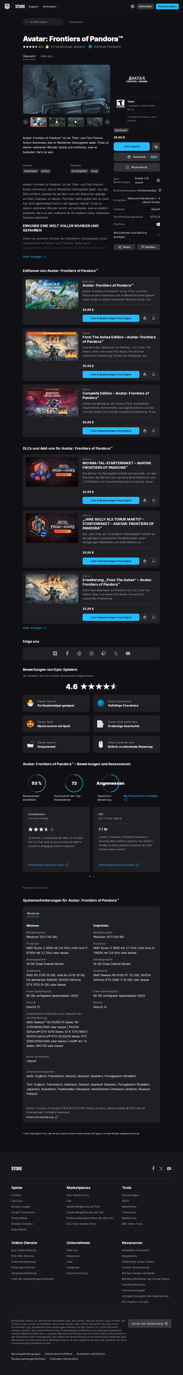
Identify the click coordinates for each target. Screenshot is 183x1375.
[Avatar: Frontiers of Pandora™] (52, 294)
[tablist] (91, 913)
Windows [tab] (33, 913)
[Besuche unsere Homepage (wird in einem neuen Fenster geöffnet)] (79, 654)
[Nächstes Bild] (107, 122)
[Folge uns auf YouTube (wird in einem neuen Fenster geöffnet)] (127, 654)
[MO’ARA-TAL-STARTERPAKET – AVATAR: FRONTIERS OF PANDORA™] (52, 472)
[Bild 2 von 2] (93, 876)
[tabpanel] (91, 982)
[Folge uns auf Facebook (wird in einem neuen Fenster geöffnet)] (67, 654)
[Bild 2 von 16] (57, 122)
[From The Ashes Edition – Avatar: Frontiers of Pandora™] (52, 346)
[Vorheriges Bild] (25, 122)
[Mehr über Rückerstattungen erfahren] (160, 190)
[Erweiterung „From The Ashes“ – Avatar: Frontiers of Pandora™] (52, 589)
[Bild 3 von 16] (76, 122)
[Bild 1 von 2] (89, 876)
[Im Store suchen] (26, 21)
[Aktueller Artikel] (38, 122)
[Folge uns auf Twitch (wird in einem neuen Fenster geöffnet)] (103, 654)
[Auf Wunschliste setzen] (153, 318)
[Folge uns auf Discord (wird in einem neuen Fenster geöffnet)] (55, 654)
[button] (66, 256)
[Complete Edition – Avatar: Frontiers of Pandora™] (52, 402)
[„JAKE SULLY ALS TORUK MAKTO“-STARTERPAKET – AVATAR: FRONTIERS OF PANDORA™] (52, 528)
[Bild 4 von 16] (95, 122)
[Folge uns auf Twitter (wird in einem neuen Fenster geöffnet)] (115, 654)
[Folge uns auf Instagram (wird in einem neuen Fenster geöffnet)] (91, 654)
